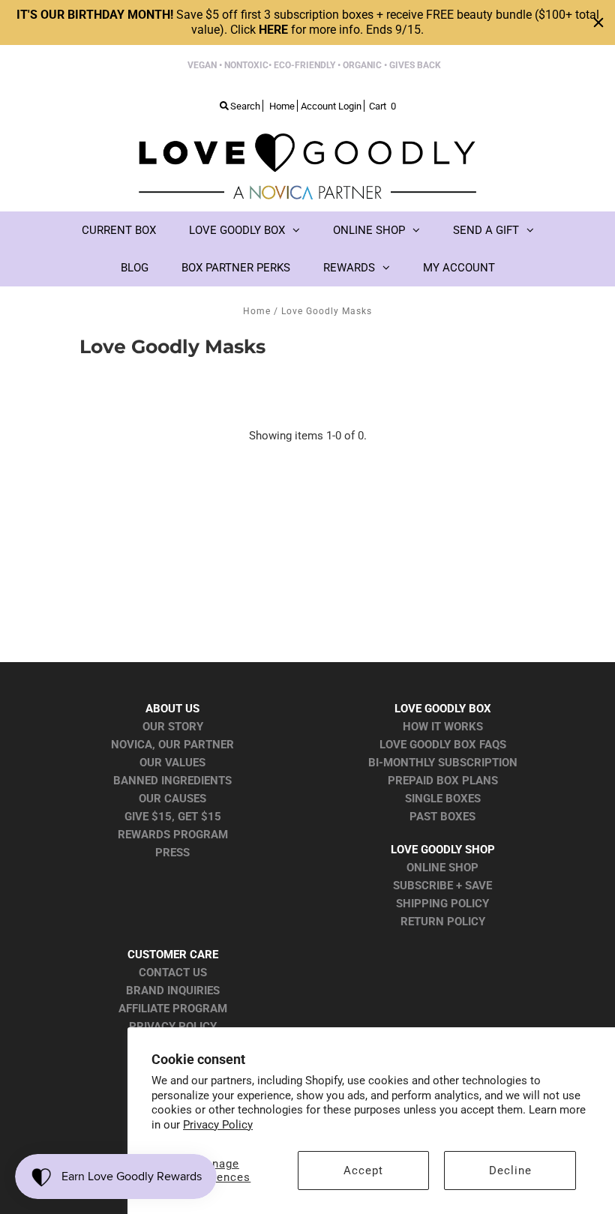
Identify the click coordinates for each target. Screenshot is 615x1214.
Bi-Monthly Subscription (443, 762)
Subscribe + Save (442, 885)
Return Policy (442, 921)
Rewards (349, 267)
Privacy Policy (218, 1125)
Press (172, 852)
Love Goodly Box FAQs (443, 744)
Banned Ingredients (172, 780)
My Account (459, 267)
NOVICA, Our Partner (172, 744)
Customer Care (173, 954)
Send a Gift (486, 230)
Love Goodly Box (237, 230)
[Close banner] (599, 22)
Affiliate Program (172, 1008)
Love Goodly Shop (443, 849)
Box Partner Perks (236, 267)
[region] (307, 22)
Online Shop (369, 230)
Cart (382, 106)
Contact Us (173, 972)
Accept (363, 1170)
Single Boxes (443, 798)
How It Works (443, 726)
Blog (134, 267)
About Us (173, 708)
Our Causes (172, 798)
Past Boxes (443, 816)
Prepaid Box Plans (443, 780)
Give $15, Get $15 (172, 816)
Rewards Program (173, 834)
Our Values (173, 762)
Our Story (172, 726)
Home (257, 311)
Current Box (119, 230)
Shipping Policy (442, 903)
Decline (510, 1170)
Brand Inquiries (173, 990)
